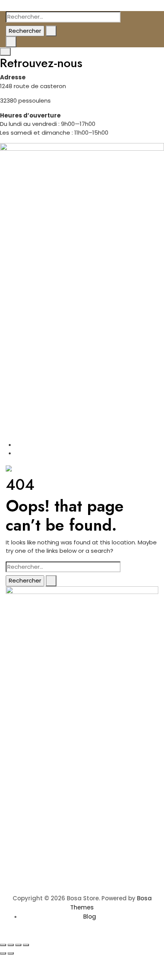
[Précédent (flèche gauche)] (3, 953)
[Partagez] (18, 945)
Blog (89, 917)
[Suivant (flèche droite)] (11, 953)
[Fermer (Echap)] (26, 945)
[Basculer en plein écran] (11, 945)
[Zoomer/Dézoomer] (3, 945)
